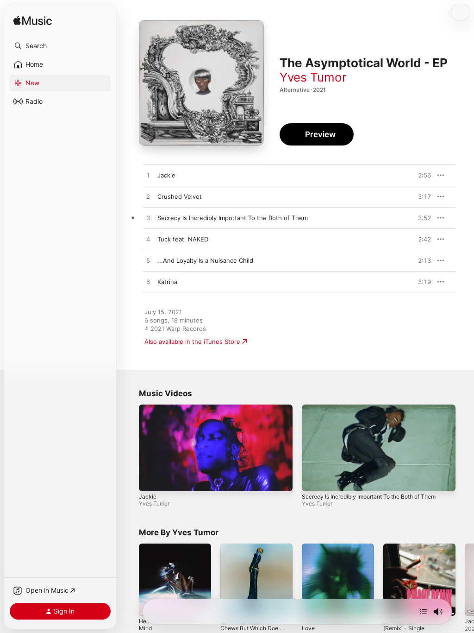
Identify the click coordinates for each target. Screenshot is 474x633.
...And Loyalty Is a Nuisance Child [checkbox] (205, 260)
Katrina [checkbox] (167, 281)
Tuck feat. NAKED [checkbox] (182, 239)
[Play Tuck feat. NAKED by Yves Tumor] (148, 239)
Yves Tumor (313, 77)
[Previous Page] (129, 580)
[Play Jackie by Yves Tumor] (148, 175)
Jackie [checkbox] (166, 175)
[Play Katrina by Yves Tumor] (148, 282)
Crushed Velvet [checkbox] (179, 196)
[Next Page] (464, 580)
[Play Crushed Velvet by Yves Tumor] (148, 197)
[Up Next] (423, 611)
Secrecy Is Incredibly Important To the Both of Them (369, 496)
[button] (60, 46)
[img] (32, 21)
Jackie (147, 496)
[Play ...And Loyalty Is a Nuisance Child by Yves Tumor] (148, 261)
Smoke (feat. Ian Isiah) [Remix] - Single (412, 625)
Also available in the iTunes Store (192, 341)
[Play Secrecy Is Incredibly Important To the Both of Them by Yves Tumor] (148, 218)
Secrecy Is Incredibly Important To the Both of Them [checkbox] (232, 218)
